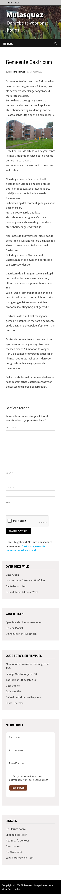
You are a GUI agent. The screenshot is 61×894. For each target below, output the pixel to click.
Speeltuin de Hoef (16, 834)
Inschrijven (18, 787)
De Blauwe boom (16, 829)
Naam (9, 473)
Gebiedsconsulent (16, 586)
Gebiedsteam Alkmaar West (22, 592)
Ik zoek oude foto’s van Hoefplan (25, 580)
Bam (19, 889)
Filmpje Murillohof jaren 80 (21, 674)
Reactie (11, 427)
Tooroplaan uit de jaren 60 (21, 680)
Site (8, 502)
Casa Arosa (12, 574)
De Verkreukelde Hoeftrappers (23, 697)
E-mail (10, 487)
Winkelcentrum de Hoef (19, 858)
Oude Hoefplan (14, 703)
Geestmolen (13, 685)
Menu (10, 43)
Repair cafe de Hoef (17, 840)
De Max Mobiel (14, 628)
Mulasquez (24, 15)
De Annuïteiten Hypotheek (21, 633)
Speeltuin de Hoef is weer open (24, 622)
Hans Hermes (19, 71)
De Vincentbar (14, 691)
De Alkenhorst (14, 852)
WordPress (7, 889)
